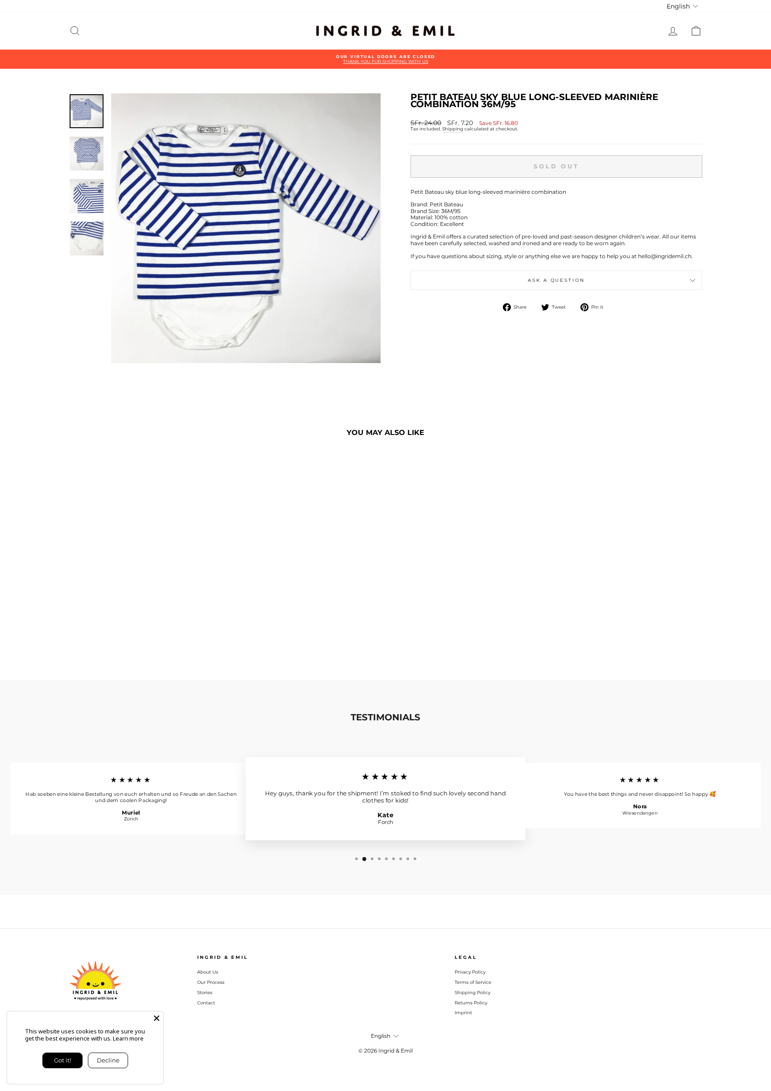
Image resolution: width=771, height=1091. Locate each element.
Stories (204, 992)
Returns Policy (471, 1003)
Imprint (463, 1013)
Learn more (128, 1038)
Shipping (452, 129)
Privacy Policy (470, 972)
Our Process (210, 982)
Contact (206, 1003)
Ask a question (556, 280)
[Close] (156, 1018)
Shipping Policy (472, 992)
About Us (207, 972)
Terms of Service (473, 982)
